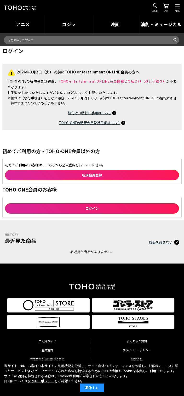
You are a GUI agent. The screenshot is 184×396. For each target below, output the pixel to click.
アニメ (23, 24)
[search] (175, 40)
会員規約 (47, 350)
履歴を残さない (160, 242)
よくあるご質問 (137, 341)
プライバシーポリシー (136, 350)
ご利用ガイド (47, 341)
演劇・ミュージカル (161, 24)
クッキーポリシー (41, 380)
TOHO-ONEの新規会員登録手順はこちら (90, 122)
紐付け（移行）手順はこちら (89, 112)
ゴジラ (69, 24)
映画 (115, 24)
